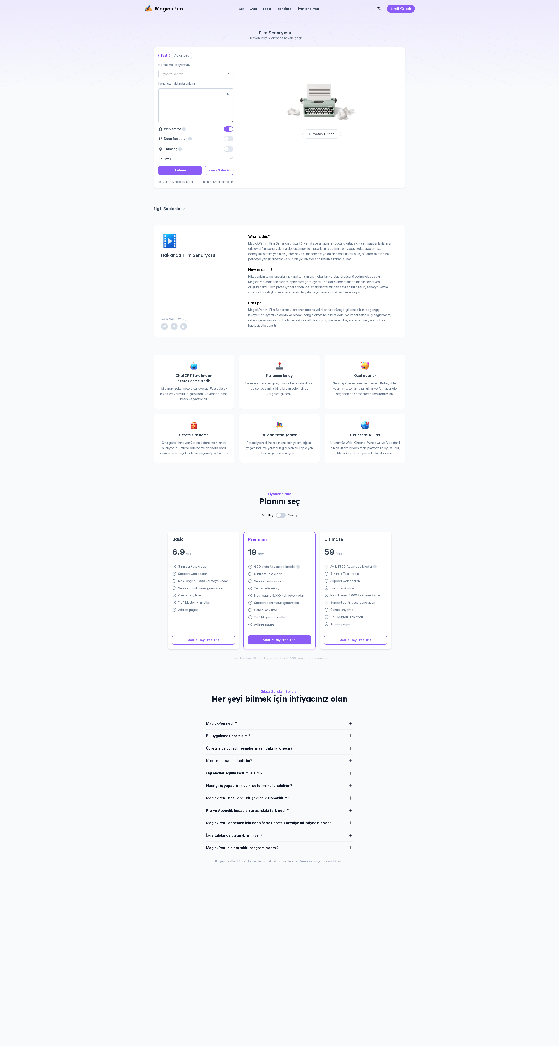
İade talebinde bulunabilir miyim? (234, 835)
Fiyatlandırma (308, 9)
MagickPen (169, 8)
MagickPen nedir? (221, 723)
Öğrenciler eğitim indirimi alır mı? (234, 773)
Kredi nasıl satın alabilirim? (229, 760)
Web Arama (174, 129)
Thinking (170, 149)
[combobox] (195, 74)
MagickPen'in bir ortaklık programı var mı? (242, 848)
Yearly (292, 515)
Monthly (267, 515)
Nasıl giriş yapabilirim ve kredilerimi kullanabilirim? (249, 785)
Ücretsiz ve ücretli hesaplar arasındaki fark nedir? (249, 748)
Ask (241, 9)
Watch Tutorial (324, 134)
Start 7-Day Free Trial (203, 640)
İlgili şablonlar (168, 208)
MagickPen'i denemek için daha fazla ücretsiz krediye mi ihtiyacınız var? (268, 823)
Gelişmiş (164, 158)
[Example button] (228, 93)
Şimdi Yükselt (401, 8)
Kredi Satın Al (219, 170)
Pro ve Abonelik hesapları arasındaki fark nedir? (247, 810)
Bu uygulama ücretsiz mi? (228, 736)
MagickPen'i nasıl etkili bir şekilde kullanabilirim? (247, 798)
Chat (253, 9)
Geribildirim (308, 861)
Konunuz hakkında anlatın (176, 83)
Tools (266, 9)
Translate (283, 9)
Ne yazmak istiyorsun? (174, 65)
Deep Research (175, 138)
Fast (164, 54)
